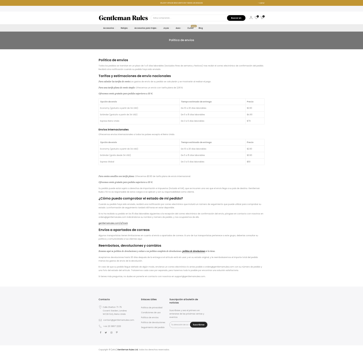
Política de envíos (150, 317)
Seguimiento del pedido (153, 327)
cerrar (261, 3)
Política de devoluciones (153, 322)
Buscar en (236, 18)
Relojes (124, 28)
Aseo (178, 28)
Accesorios (108, 28)
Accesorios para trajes (145, 28)
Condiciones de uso (151, 312)
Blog (201, 28)
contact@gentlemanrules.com (118, 320)
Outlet (191, 27)
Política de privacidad (151, 307)
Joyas (166, 28)
